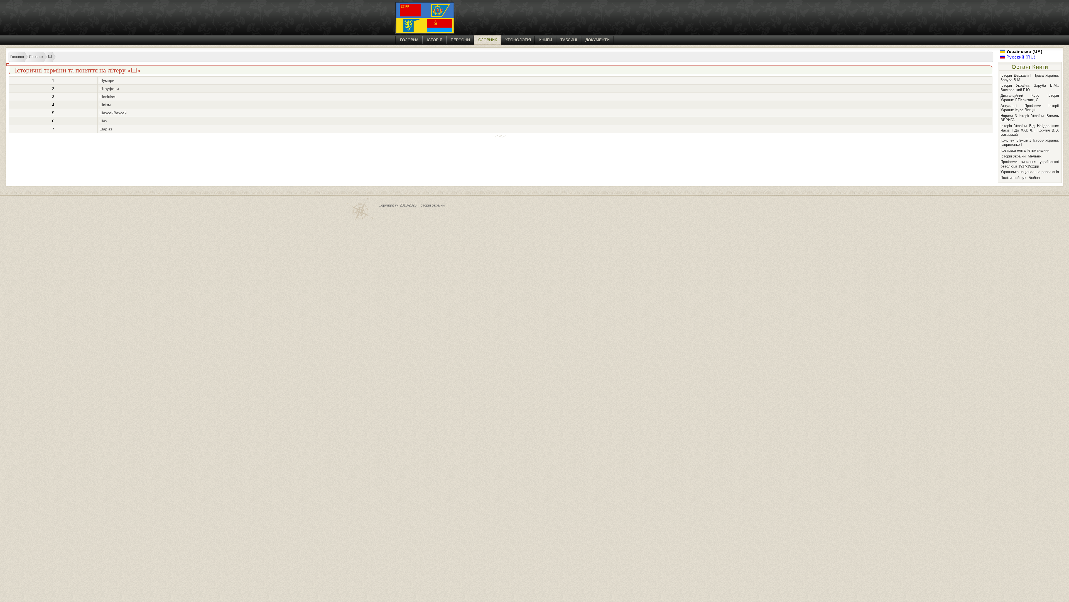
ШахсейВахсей (113, 113)
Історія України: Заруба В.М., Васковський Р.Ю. (1030, 87)
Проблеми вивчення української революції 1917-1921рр (1030, 164)
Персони (460, 40)
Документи (597, 40)
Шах (103, 121)
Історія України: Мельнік (1021, 156)
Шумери (106, 80)
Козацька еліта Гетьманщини (1025, 150)
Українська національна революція (1030, 172)
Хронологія (518, 40)
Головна (409, 40)
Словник (487, 40)
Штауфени (109, 88)
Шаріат (105, 129)
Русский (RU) (1020, 57)
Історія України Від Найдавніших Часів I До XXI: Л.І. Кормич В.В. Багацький (1030, 130)
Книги (545, 40)
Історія (434, 40)
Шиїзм (105, 105)
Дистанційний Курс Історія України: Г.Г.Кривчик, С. (1030, 97)
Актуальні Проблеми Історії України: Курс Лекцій (1030, 108)
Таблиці (568, 40)
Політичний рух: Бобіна (1020, 178)
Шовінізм (107, 96)
